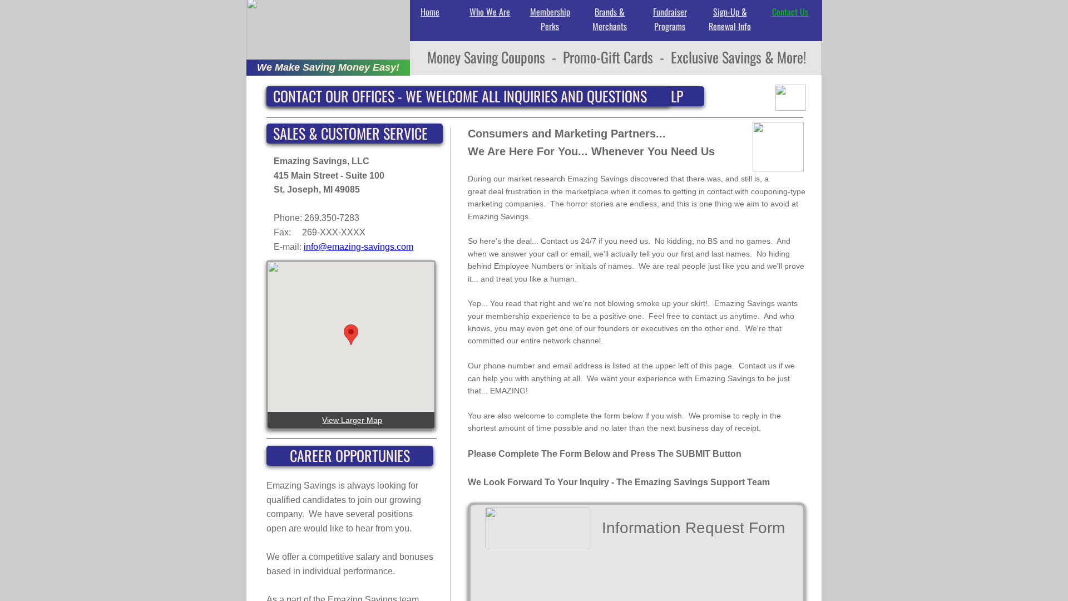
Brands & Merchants (609, 19)
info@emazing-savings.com (358, 247)
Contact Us (790, 11)
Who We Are (489, 11)
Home (430, 11)
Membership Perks (550, 19)
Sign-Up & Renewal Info (730, 19)
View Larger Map (352, 420)
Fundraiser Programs (670, 19)
